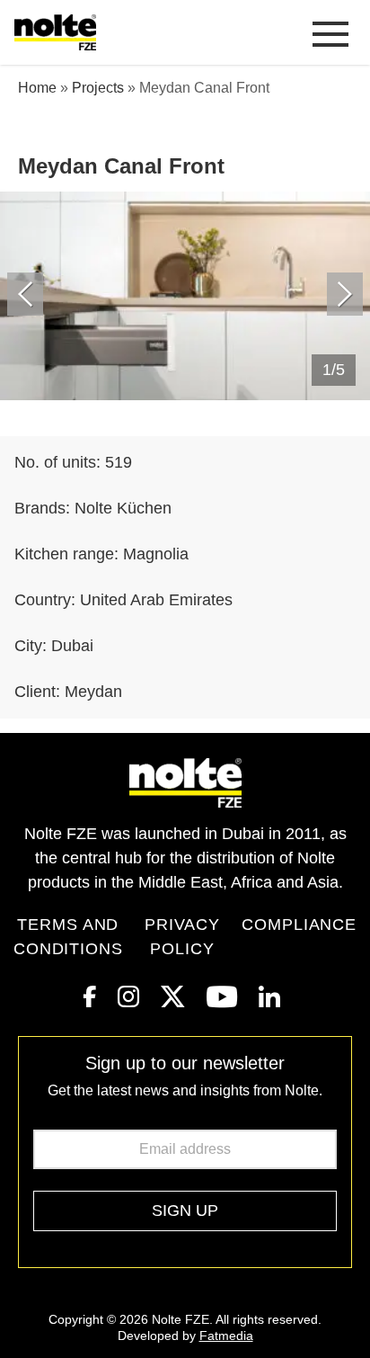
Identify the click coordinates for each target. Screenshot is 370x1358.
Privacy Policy (182, 937)
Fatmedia (226, 1335)
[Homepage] (58, 32)
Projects (98, 87)
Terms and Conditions (68, 937)
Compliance (299, 925)
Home (37, 87)
